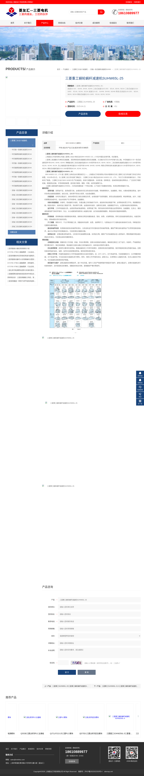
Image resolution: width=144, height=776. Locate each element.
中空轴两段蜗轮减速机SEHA (22, 168)
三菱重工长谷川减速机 (80, 69)
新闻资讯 (31, 749)
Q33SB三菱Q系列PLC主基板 (17, 733)
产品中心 (44, 23)
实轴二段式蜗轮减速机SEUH (22, 195)
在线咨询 (72, 761)
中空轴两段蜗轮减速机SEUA (22, 154)
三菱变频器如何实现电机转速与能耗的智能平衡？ (24, 256)
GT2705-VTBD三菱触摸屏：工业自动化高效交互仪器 (26, 252)
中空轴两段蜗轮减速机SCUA (22, 159)
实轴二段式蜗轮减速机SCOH (22, 226)
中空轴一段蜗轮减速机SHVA (22, 163)
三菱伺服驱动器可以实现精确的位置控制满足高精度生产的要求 (29, 259)
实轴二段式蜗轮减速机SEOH (22, 222)
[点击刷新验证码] (76, 663)
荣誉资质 (48, 749)
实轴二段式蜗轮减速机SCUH (22, 199)
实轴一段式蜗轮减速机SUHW (100, 69)
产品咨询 (83, 114)
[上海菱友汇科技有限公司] (33, 6)
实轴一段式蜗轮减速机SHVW (22, 204)
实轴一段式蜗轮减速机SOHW (22, 217)
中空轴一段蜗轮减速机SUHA (22, 150)
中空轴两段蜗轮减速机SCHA (22, 172)
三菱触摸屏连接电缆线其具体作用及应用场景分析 (24, 274)
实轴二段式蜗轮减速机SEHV (22, 208)
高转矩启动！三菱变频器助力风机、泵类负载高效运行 (26, 277)
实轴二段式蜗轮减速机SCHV (22, 213)
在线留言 (129, 2)
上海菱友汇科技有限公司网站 (22, 2)
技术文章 (79, 23)
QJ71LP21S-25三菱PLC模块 (46, 733)
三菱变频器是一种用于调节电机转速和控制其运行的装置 (27, 281)
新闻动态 (61, 23)
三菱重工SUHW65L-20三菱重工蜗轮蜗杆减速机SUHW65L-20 (74, 686)
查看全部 (13, 232)
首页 (12, 23)
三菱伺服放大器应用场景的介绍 (18, 248)
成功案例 (96, 23)
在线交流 (122, 114)
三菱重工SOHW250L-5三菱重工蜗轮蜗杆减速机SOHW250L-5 (105, 733)
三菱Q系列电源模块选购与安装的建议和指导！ (23, 270)
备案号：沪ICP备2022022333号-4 (90, 771)
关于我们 (27, 23)
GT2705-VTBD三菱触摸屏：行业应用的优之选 (23, 266)
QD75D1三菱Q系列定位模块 (75, 733)
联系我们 (137, 2)
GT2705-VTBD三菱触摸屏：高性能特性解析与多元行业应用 (28, 263)
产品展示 (66, 69)
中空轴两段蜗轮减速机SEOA (22, 181)
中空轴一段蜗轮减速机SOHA (22, 177)
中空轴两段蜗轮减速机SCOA (22, 186)
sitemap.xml (108, 771)
